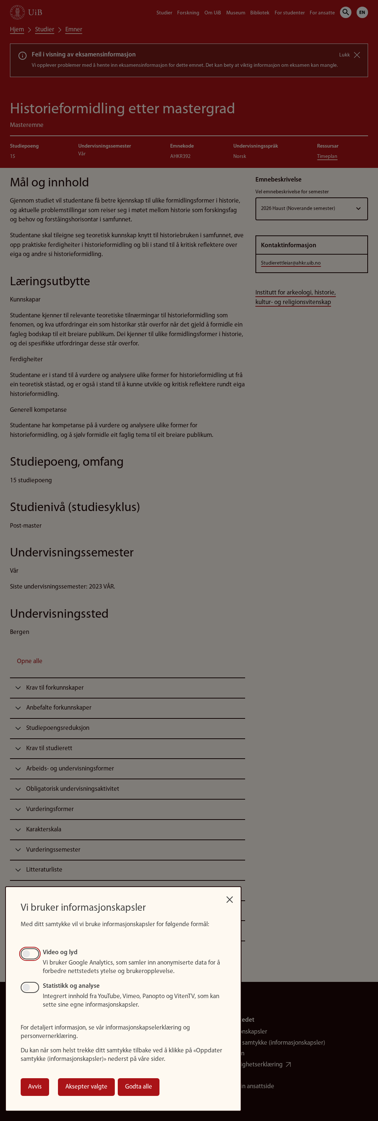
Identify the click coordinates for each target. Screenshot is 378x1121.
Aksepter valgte (86, 1087)
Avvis (35, 1087)
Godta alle (138, 1087)
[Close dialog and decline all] (229, 897)
